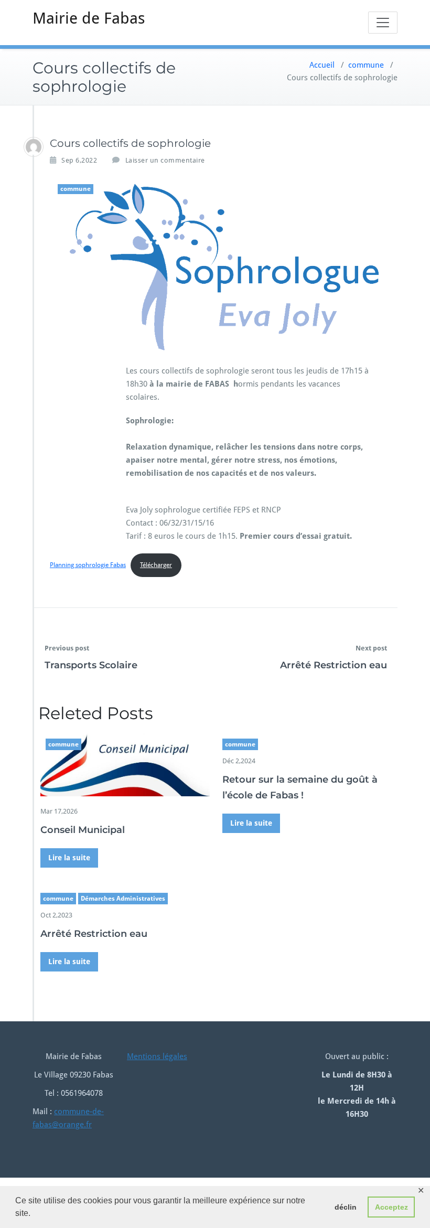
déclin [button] (346, 1207)
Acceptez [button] (391, 1207)
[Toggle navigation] (382, 23)
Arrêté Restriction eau (333, 665)
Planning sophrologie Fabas (88, 565)
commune (366, 65)
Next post (371, 648)
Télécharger (156, 565)
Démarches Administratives (123, 898)
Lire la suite (69, 857)
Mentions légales (157, 1056)
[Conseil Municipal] (125, 764)
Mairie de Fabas (89, 18)
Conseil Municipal (82, 830)
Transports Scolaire (91, 665)
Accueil (322, 65)
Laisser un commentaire (165, 160)
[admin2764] (34, 147)
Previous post (67, 648)
